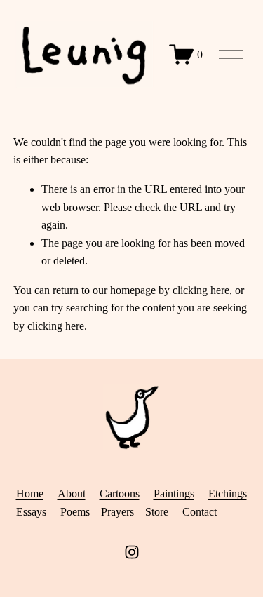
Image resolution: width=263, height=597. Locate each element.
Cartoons (120, 493)
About (72, 493)
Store (156, 512)
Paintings (174, 493)
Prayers (117, 512)
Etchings (227, 493)
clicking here (201, 290)
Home (29, 493)
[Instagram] (132, 552)
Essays (31, 512)
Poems (75, 512)
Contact (199, 512)
